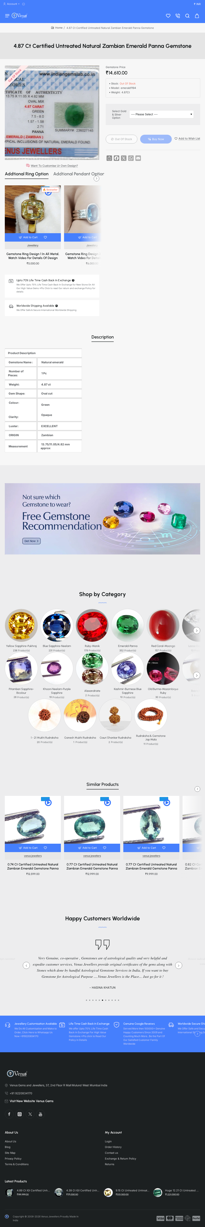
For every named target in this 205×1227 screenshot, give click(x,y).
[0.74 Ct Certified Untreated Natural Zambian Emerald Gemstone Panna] (33, 824)
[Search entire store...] (187, 15)
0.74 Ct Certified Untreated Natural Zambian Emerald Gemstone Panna (32, 867)
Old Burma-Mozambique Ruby (163, 690)
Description (102, 337)
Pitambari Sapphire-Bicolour (21, 690)
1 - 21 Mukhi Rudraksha (44, 737)
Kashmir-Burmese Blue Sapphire (128, 690)
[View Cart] (197, 15)
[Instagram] (19, 1114)
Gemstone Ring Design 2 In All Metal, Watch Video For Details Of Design (92, 256)
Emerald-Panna (127, 646)
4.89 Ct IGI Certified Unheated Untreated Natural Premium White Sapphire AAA (34, 1190)
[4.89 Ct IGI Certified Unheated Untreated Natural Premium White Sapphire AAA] (9, 1192)
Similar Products (102, 784)
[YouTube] (40, 1114)
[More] (24, 4)
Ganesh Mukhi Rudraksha (80, 737)
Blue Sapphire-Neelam (57, 646)
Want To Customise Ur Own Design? (54, 165)
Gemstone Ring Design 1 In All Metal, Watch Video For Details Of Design (32, 256)
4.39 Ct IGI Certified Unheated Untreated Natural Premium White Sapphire (83, 1190)
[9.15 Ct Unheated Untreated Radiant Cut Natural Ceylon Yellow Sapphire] (108, 1192)
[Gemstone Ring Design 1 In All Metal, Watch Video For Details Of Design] (33, 213)
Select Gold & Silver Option (119, 114)
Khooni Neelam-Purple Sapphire (57, 690)
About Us (11, 1132)
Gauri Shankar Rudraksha (115, 737)
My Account (113, 1132)
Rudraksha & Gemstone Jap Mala (151, 737)
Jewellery (32, 245)
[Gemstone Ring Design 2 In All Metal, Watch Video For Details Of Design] (92, 213)
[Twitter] (30, 1114)
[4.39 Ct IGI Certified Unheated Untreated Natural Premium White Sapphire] (58, 1192)
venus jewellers (33, 855)
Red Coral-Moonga (163, 646)
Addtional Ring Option (26, 174)
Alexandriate (92, 691)
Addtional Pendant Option (79, 174)
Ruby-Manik (92, 646)
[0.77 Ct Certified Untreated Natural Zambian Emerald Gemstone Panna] (92, 824)
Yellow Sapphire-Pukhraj (21, 646)
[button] (28, 237)
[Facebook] (9, 1114)
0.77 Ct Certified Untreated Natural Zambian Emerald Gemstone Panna (92, 867)
